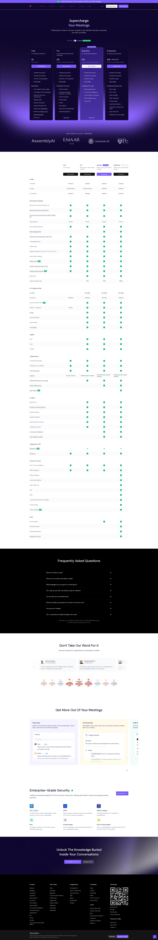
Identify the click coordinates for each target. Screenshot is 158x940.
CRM (71, 895)
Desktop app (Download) (36, 271)
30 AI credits (87, 81)
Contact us (113, 927)
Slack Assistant (33, 905)
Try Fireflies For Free (72, 862)
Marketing (52, 893)
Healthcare (53, 905)
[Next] (127, 770)
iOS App (112, 909)
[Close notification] (156, 1)
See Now (98, 1)
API (116, 95)
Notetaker (32, 890)
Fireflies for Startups (95, 920)
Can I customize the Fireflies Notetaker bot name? (61, 614)
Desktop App (113, 907)
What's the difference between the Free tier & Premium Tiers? (65, 602)
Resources (72, 6)
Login (102, 6)
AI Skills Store (33, 913)
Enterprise (82, 6)
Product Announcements (96, 915)
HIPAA (91, 895)
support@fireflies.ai (91, 620)
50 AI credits (112, 81)
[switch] (74, 41)
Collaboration (53, 898)
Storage (72, 903)
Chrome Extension (34, 910)
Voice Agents (33, 903)
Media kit (92, 923)
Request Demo (88, 862)
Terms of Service (94, 898)
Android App (113, 912)
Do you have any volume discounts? (57, 596)
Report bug (113, 922)
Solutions (51, 6)
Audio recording (74, 893)
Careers (92, 890)
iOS (46, 111)
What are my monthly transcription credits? (59, 578)
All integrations (74, 888)
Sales (51, 888)
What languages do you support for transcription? (61, 584)
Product (42, 6)
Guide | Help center (95, 908)
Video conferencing (75, 890)
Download (44, 108)
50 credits (121, 292)
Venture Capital (54, 903)
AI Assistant (33, 893)
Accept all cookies (122, 936)
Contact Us (116, 66)
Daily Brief (32, 895)
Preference (112, 936)
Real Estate (53, 910)
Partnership (93, 893)
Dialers (72, 898)
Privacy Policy (94, 900)
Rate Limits (66, 117)
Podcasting (53, 908)
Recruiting (52, 890)
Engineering (53, 900)
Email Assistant (33, 898)
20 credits (87, 292)
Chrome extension (39, 114)
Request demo (111, 6)
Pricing (89, 6)
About (91, 888)
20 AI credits (37, 81)
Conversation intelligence (36, 908)
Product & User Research (56, 895)
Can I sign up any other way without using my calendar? (63, 590)
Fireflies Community (95, 911)
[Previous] (123, 770)
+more (47, 89)
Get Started (123, 6)
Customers (93, 918)
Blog (91, 913)
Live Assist (32, 900)
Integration (62, 6)
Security (32, 920)
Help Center (113, 925)
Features (32, 888)
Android (43, 111)
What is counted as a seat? (54, 572)
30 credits (104, 292)
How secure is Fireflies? (53, 608)
